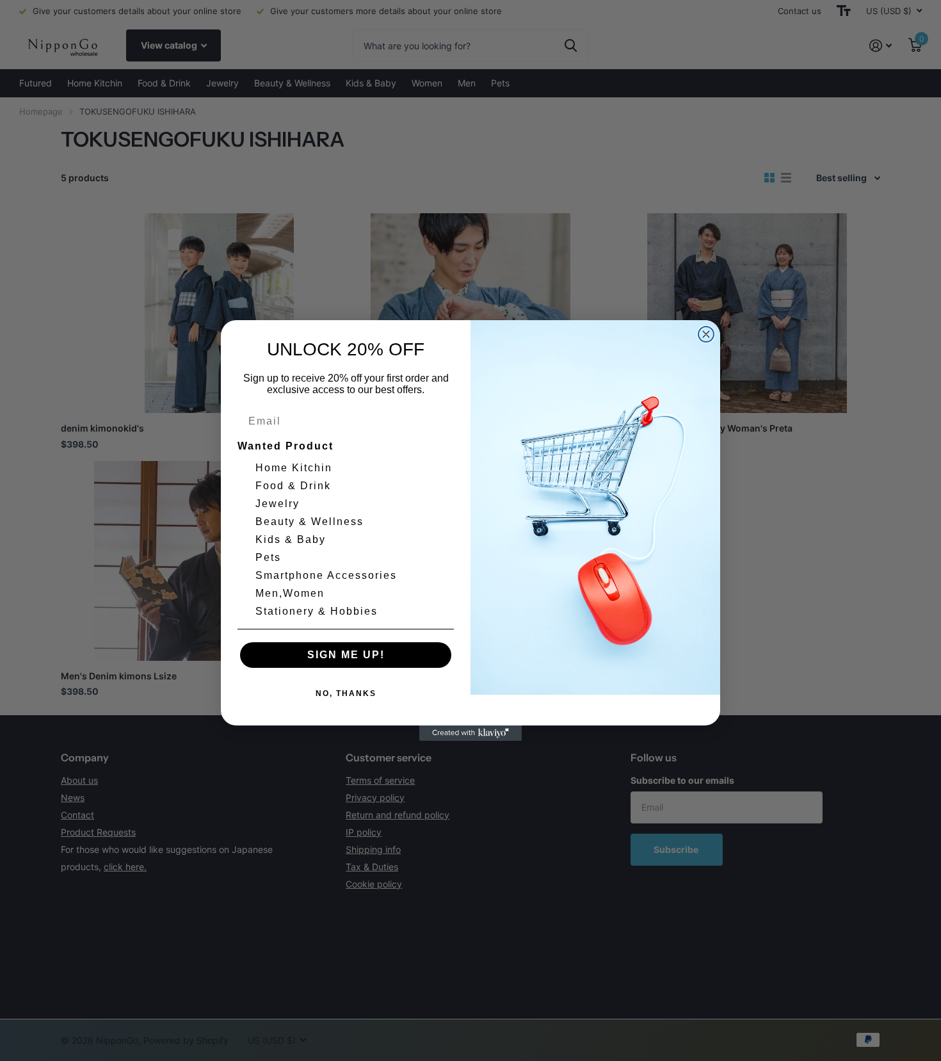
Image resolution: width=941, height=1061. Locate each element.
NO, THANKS (346, 693)
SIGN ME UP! (346, 654)
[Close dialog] (706, 334)
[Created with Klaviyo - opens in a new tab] (470, 733)
